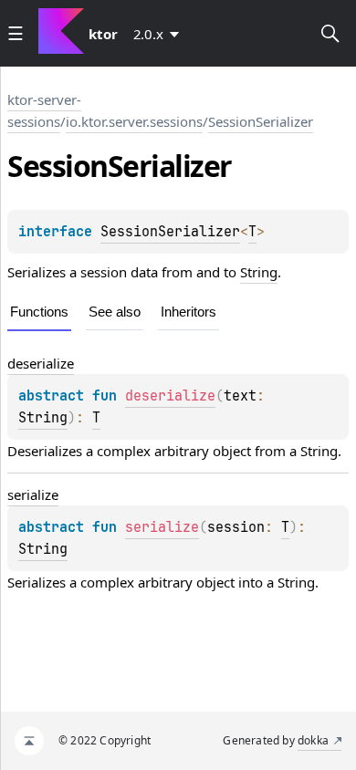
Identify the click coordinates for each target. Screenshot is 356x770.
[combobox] (160, 33)
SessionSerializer (260, 121)
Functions (39, 311)
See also (115, 311)
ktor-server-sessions (44, 110)
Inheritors (188, 311)
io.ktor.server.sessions (134, 121)
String (258, 272)
